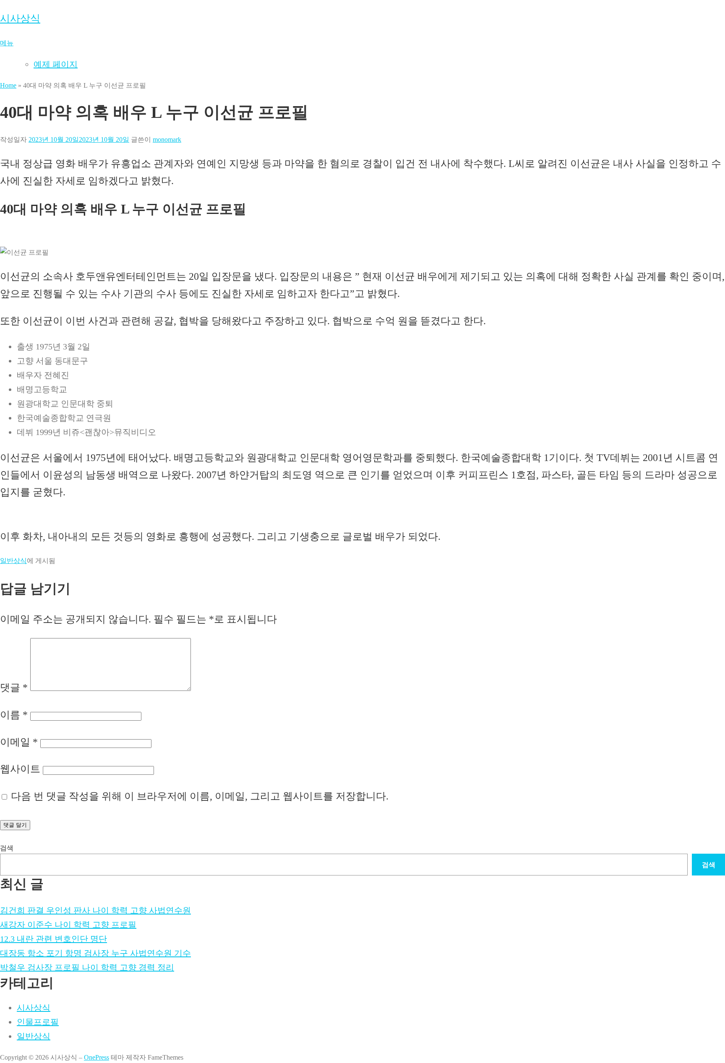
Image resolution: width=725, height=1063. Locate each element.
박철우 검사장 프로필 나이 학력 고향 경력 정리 (87, 967)
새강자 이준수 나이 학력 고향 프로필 (68, 924)
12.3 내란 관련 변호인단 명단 (53, 938)
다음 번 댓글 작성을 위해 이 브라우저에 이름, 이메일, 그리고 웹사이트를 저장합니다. (200, 796)
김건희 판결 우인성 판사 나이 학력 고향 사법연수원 (95, 910)
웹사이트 (20, 768)
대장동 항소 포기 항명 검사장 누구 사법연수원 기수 (95, 953)
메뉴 (6, 43)
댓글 (14, 687)
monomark (167, 139)
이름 (14, 714)
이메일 (19, 742)
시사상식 (20, 18)
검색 (6, 848)
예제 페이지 (56, 64)
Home (8, 85)
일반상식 (13, 560)
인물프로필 (38, 1022)
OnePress (96, 1057)
